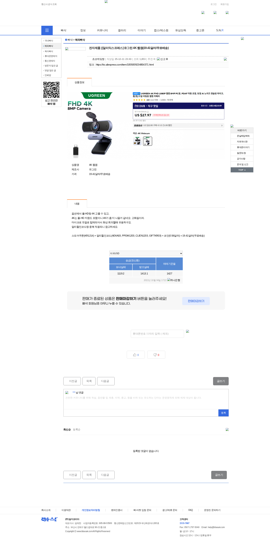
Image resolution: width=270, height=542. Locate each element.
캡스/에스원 (161, 30)
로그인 (213, 4)
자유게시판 (242, 141)
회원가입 (224, 4)
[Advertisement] (146, 495)
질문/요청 (241, 153)
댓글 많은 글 (50, 70)
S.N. (220, 30)
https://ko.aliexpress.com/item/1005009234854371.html (125, 64)
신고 (164, 59)
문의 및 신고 (242, 164)
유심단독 (180, 30)
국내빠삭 (49, 40)
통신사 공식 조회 (49, 4)
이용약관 (66, 510)
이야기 (142, 30)
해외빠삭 (49, 46)
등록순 (76, 429)
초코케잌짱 (98, 59)
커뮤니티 (102, 30)
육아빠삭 (49, 51)
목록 (89, 381)
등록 (223, 412)
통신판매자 (50, 61)
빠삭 (63, 30)
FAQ (190, 510)
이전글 (70, 381)
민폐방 (48, 75)
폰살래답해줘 (243, 136)
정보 (83, 30)
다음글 (103, 381)
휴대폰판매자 (51, 56)
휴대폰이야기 (243, 147)
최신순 (67, 429)
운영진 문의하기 (212, 510)
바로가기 (241, 130)
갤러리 (122, 30)
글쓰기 (221, 381)
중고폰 (200, 30)
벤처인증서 (117, 510)
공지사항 (241, 158)
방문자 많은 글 (51, 65)
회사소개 (45, 510)
